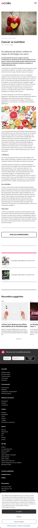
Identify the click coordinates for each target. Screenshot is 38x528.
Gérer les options (19, 522)
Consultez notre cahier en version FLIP (22, 275)
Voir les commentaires (19, 235)
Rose (2, 301)
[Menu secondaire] (35, 3)
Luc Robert (7, 45)
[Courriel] (12, 45)
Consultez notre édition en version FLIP (23, 261)
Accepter (19, 511)
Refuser (19, 517)
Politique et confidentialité (24, 525)
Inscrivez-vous (30, 358)
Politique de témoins (12, 525)
